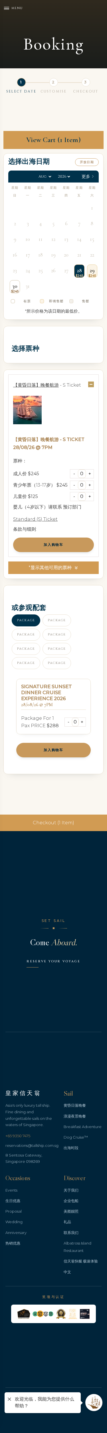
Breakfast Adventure (83, 1126)
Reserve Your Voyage (53, 961)
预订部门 (72, 507)
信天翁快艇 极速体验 (81, 1261)
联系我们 (71, 1232)
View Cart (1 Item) (53, 139)
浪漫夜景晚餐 (75, 1116)
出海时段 (71, 1147)
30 (14, 286)
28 (79, 270)
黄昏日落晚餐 (75, 1105)
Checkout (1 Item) (53, 822)
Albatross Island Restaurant (77, 1247)
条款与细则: (25, 529)
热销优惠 (12, 1243)
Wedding (14, 1221)
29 (92, 270)
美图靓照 (71, 1211)
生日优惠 (12, 1200)
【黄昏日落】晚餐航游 (36, 439)
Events (11, 1190)
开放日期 (87, 162)
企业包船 (71, 1200)
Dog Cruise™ (76, 1137)
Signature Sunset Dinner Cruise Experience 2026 (46, 692)
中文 (67, 1272)
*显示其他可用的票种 (50, 567)
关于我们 (71, 1190)
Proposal (13, 1211)
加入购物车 (53, 544)
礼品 (67, 1221)
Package (26, 620)
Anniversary (16, 1232)
